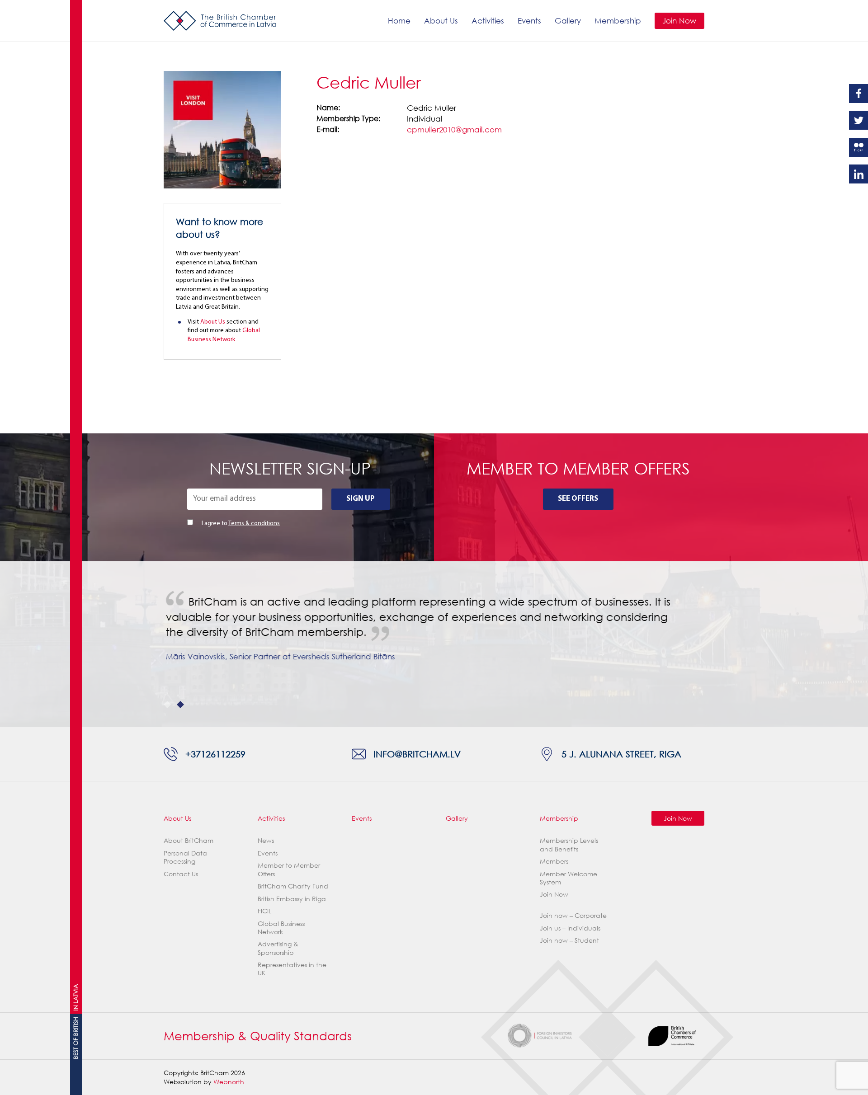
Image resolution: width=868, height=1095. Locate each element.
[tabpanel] (434, 636)
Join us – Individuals (570, 928)
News (266, 840)
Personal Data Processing (185, 857)
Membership (617, 20)
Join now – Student (569, 940)
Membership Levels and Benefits (569, 844)
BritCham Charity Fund (293, 886)
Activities (488, 20)
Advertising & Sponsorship (278, 948)
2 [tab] (180, 704)
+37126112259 (215, 753)
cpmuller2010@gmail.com (454, 129)
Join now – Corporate (573, 915)
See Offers (578, 499)
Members (554, 861)
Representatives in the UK (292, 969)
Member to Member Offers (289, 869)
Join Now (679, 20)
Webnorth (228, 1082)
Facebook (858, 93)
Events (529, 20)
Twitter (858, 120)
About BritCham (188, 840)
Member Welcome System (568, 878)
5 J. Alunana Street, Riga (621, 753)
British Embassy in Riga (292, 898)
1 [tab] (167, 704)
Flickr (858, 147)
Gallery (568, 20)
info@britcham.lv (417, 753)
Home (399, 20)
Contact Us (181, 874)
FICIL (264, 911)
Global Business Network (281, 927)
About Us (441, 20)
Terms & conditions (254, 523)
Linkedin (858, 173)
